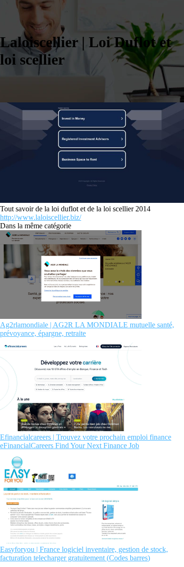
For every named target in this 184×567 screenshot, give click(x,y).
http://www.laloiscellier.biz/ (40, 217)
